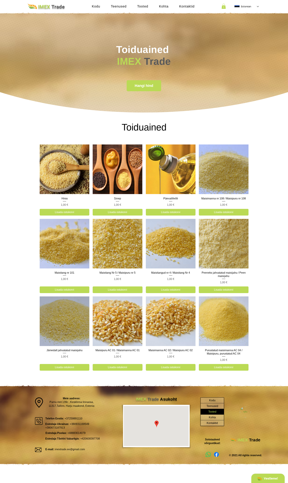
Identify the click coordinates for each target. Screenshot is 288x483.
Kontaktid (212, 423)
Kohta (212, 417)
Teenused (212, 406)
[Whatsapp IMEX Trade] (208, 454)
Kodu (212, 400)
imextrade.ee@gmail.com (70, 449)
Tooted (212, 411)
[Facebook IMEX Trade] (216, 454)
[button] (118, 6)
